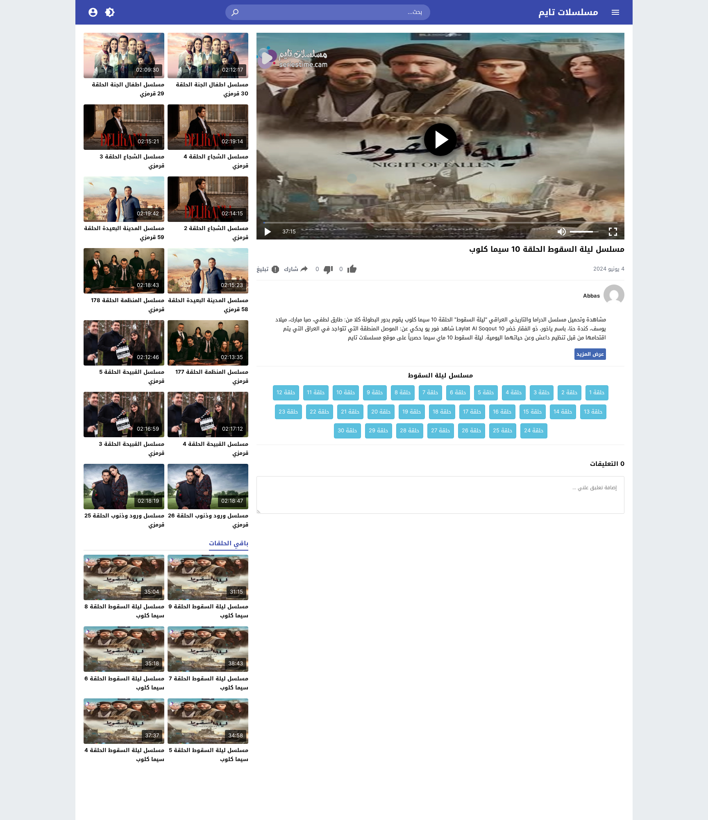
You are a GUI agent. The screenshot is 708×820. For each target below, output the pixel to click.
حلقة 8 (403, 392)
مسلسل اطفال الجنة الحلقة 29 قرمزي (128, 89)
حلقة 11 (316, 392)
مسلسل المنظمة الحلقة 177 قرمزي (211, 376)
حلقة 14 (563, 412)
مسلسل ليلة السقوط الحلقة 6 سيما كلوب (124, 683)
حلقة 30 (347, 430)
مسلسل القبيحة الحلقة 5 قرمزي (131, 376)
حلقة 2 (569, 392)
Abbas (591, 296)
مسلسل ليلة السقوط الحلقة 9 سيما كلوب (208, 611)
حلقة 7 (430, 392)
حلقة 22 (319, 412)
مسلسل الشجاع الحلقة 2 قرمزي (216, 232)
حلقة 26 (471, 430)
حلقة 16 (502, 412)
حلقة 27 (440, 430)
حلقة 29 (378, 430)
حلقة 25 (503, 430)
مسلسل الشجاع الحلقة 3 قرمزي (132, 161)
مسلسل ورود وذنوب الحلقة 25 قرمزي (124, 520)
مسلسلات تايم (568, 12)
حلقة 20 (381, 412)
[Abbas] (614, 303)
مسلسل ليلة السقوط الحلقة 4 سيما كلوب (124, 754)
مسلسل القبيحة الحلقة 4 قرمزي (215, 448)
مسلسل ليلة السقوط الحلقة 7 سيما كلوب (208, 683)
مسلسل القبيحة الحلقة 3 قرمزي (131, 448)
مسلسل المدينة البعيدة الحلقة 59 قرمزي (124, 232)
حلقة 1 (597, 392)
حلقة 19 (411, 412)
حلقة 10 (345, 392)
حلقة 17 (472, 412)
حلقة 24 (534, 430)
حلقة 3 (541, 392)
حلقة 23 (288, 412)
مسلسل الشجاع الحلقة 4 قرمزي (216, 161)
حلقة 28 (410, 430)
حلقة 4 (514, 392)
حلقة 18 (442, 412)
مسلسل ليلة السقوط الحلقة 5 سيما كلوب (208, 754)
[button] (235, 12)
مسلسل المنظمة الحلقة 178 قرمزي (127, 304)
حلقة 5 (486, 392)
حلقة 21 (350, 412)
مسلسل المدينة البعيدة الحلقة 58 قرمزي (208, 304)
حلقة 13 (593, 412)
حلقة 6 (458, 392)
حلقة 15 (532, 412)
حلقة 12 (286, 392)
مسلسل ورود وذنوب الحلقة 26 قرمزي (208, 520)
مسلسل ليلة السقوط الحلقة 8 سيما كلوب (124, 611)
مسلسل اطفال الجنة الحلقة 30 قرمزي (212, 89)
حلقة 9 (375, 392)
